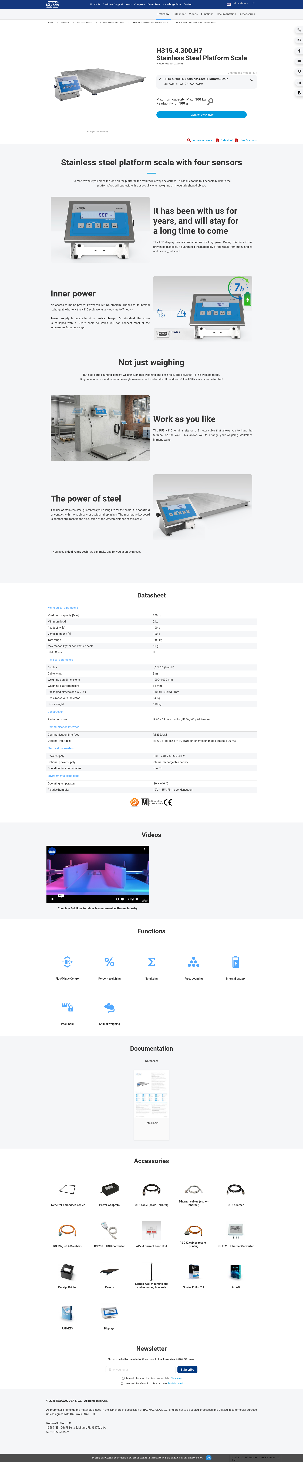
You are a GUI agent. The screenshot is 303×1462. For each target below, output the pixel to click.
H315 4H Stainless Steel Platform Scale (150, 23)
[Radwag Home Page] (52, 4)
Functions (207, 14)
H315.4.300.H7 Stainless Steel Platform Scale (196, 23)
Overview (163, 14)
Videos (193, 14)
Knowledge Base (172, 4)
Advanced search (203, 140)
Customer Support (113, 4)
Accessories (247, 14)
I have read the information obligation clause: (154, 1383)
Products (65, 23)
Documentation (226, 14)
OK (209, 1457)
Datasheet (179, 14)
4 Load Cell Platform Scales (112, 23)
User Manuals (248, 140)
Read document (175, 1383)
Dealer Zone (153, 4)
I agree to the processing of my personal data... (148, 1378)
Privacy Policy (195, 1457)
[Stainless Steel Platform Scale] (97, 80)
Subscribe (187, 1369)
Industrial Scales (84, 23)
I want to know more (202, 114)
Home (50, 23)
